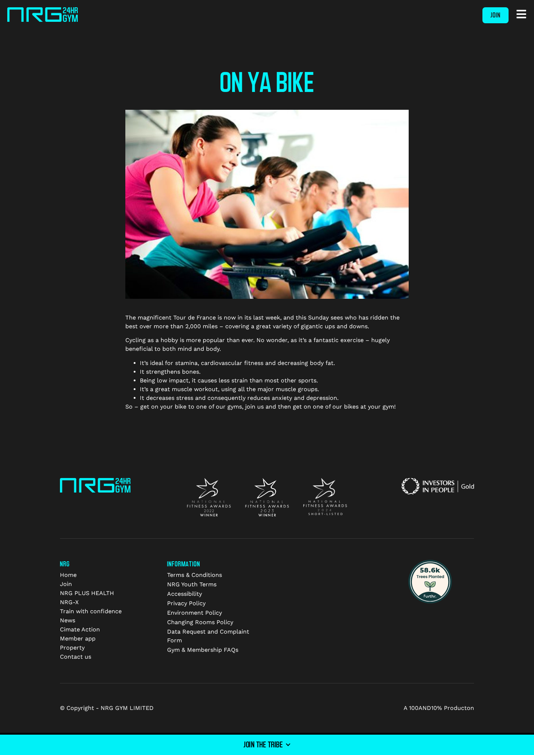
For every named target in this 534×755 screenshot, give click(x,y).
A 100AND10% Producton (439, 707)
